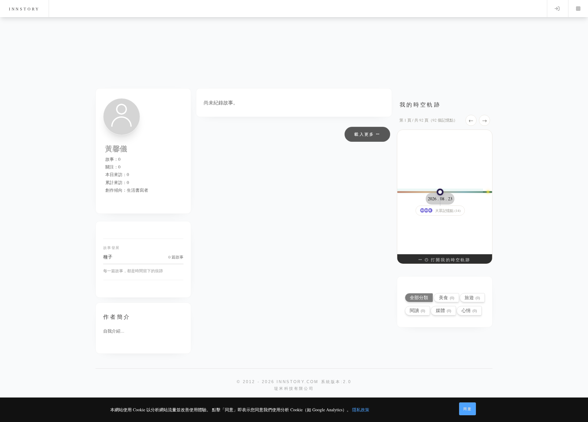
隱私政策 (360, 410)
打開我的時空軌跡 (450, 259)
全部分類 (419, 297)
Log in (557, 8)
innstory (24, 9)
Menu (578, 8)
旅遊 (472, 297)
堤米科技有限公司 (294, 388)
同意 (467, 408)
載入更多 (365, 134)
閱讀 (417, 310)
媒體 (443, 310)
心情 (469, 310)
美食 (446, 297)
